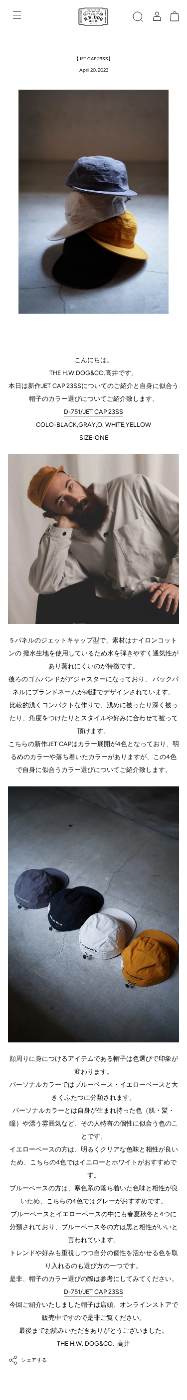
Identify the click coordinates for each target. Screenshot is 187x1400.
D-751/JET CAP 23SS (93, 411)
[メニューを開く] (18, 16)
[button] (138, 16)
